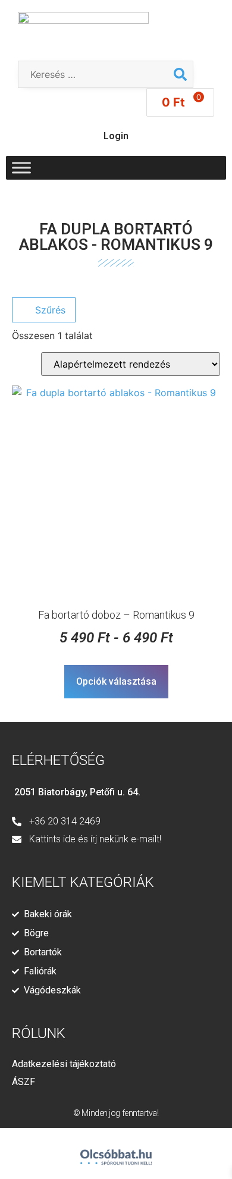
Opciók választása (116, 681)
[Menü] (21, 167)
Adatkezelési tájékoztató (64, 1064)
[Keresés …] (93, 74)
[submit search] (180, 74)
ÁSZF (23, 1081)
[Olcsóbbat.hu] (116, 1152)
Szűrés (48, 310)
